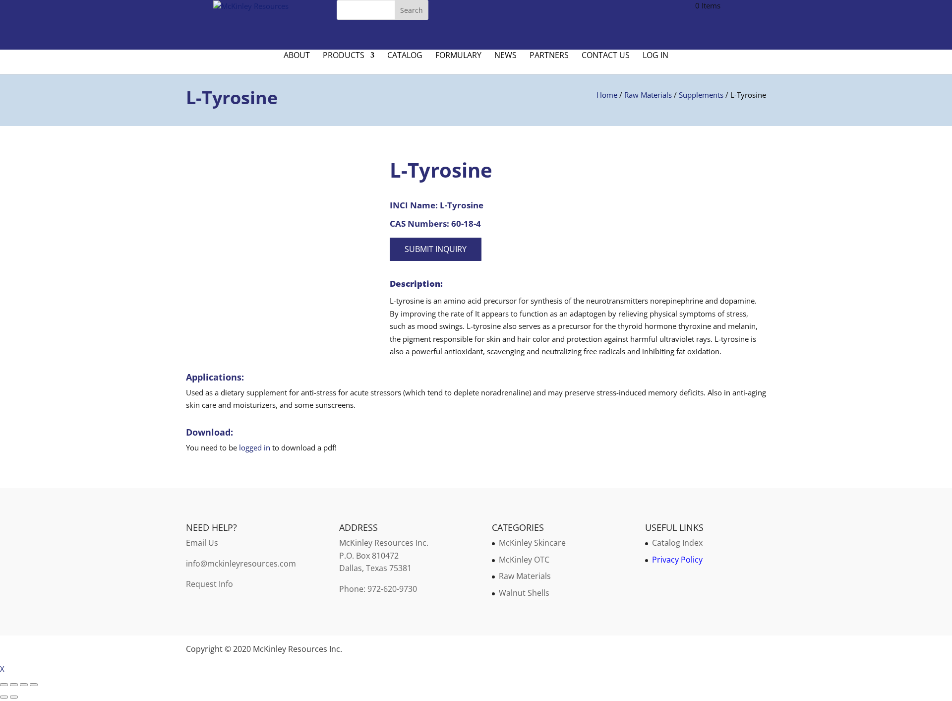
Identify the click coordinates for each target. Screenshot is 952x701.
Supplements (701, 95)
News (505, 56)
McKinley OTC (524, 559)
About (297, 56)
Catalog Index (677, 542)
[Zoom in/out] (4, 684)
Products (343, 56)
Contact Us (606, 56)
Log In (655, 56)
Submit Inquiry (436, 249)
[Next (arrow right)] (14, 697)
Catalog (404, 56)
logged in (254, 447)
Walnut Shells (524, 592)
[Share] (24, 684)
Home (606, 95)
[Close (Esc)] (34, 684)
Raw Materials (648, 95)
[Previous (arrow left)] (4, 697)
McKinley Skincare (532, 542)
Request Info (209, 583)
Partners (549, 56)
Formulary (458, 56)
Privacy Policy (677, 559)
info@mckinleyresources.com (241, 563)
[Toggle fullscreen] (14, 684)
